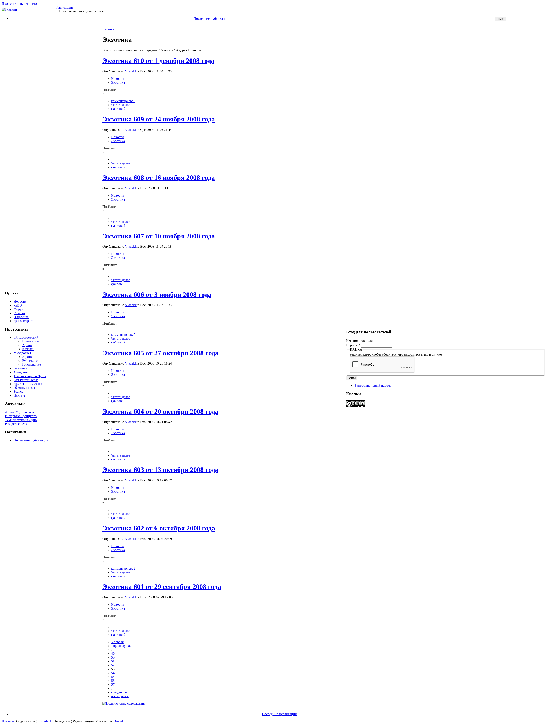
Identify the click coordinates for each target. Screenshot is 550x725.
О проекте (21, 317)
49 (113, 653)
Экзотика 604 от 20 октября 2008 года (160, 411)
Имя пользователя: (361, 340)
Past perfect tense (16, 424)
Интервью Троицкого (21, 416)
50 (113, 657)
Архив (27, 345)
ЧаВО (18, 305)
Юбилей (28, 349)
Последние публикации (211, 18)
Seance (18, 391)
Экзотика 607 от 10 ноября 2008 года (158, 236)
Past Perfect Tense (26, 380)
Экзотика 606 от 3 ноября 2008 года (156, 294)
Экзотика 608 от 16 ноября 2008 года (158, 177)
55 (113, 677)
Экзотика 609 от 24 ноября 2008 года (158, 119)
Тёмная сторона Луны (30, 376)
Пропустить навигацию (19, 3)
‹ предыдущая (121, 646)
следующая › (120, 692)
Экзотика (20, 368)
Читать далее (120, 105)
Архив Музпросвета (20, 412)
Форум (19, 309)
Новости (20, 301)
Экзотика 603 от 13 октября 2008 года (160, 470)
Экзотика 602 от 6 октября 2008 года (158, 528)
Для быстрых (23, 321)
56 (113, 680)
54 (113, 673)
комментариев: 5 (123, 334)
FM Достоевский (26, 337)
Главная (108, 29)
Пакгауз (19, 395)
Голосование (31, 364)
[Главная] (9, 9)
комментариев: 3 (123, 101)
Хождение (21, 372)
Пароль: (353, 345)
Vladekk (131, 71)
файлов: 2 (118, 108)
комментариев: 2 (123, 568)
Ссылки (19, 313)
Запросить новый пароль (373, 385)
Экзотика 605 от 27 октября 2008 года (160, 353)
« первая (117, 642)
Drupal (118, 721)
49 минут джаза (25, 387)
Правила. (8, 721)
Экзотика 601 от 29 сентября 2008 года (161, 586)
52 (113, 665)
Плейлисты (30, 341)
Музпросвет (22, 353)
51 (113, 661)
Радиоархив (65, 7)
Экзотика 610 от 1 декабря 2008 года (158, 60)
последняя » (120, 696)
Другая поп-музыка (28, 384)
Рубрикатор (30, 360)
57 (113, 684)
